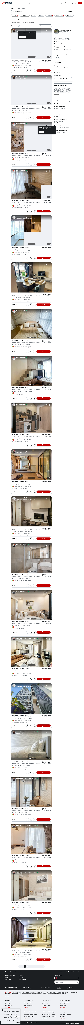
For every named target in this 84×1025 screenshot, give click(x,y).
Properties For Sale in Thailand (48, 1012)
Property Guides (8, 1005)
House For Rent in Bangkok (29, 1016)
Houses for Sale (27, 1003)
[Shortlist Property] (49, 31)
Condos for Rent (45, 1002)
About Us (7, 977)
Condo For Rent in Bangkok (29, 1012)
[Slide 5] (31, 103)
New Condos (63, 1003)
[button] (57, 41)
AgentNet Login (63, 1012)
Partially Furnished (65, 127)
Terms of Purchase (35, 1022)
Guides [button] (44, 3)
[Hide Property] (47, 31)
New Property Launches (65, 1002)
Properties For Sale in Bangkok (48, 1014)
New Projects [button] (29, 3)
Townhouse (56, 92)
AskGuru (7, 1002)
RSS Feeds (62, 1016)
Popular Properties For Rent (30, 1011)
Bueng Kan (56, 114)
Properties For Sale (28, 1000)
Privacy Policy (17, 1016)
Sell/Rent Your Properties (65, 1014)
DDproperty (8, 1000)
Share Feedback (22, 979)
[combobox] (36, 11)
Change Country (58, 975)
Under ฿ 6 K (62, 108)
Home (12, 8)
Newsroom (21, 977)
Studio (55, 121)
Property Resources (9, 1003)
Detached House (66, 91)
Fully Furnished (57, 127)
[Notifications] (75, 3)
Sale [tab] (14, 19)
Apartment (62, 92)
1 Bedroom (60, 121)
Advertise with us (52, 3)
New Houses (63, 1005)
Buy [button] (17, 3)
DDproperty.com (8, 992)
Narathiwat (62, 114)
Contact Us (21, 975)
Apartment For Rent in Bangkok (30, 1014)
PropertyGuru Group (10, 975)
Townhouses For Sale (28, 1005)
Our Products (8, 979)
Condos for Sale (27, 1002)
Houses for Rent (45, 1003)
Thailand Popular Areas (47, 1011)
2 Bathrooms (57, 132)
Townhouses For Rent (46, 1005)
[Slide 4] (31, 384)
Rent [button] (21, 3)
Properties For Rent (46, 1000)
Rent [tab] (19, 19)
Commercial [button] (38, 3)
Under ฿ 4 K (56, 108)
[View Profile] (19, 30)
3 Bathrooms (63, 132)
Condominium (60, 91)
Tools (61, 1011)
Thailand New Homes (65, 1000)
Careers (7, 980)
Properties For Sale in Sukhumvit (49, 1016)
